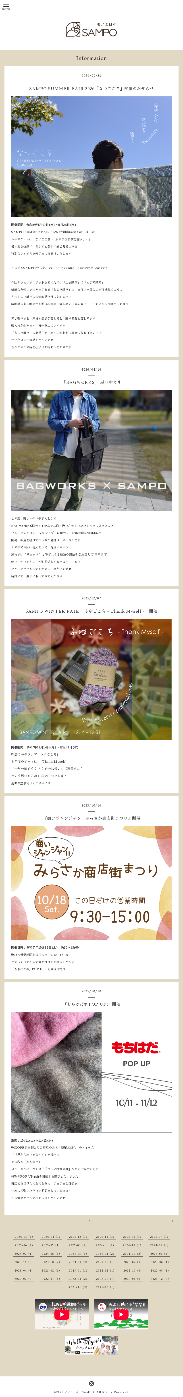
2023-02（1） (52, 1270)
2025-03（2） (78, 1245)
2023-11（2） (24, 1262)
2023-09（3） (79, 1262)
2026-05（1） (25, 1237)
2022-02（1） (106, 1279)
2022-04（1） (52, 1279)
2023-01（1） (79, 1270)
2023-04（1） (24, 1270)
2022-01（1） (133, 1279)
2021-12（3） (161, 1279)
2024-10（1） (133, 1245)
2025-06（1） (25, 1245)
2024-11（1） (106, 1245)
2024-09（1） (160, 1245)
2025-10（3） (106, 1237)
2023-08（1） (106, 1262)
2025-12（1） (79, 1237)
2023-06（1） (161, 1262)
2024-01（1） (160, 1254)
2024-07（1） (24, 1254)
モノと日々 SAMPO (79, 1392)
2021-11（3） (79, 1287)
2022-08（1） (161, 1270)
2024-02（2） (133, 1254)
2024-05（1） (79, 1254)
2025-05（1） (51, 1245)
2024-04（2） (106, 1254)
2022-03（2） (79, 1279)
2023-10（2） (52, 1262)
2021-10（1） (106, 1287)
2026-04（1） (52, 1237)
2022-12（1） (106, 1270)
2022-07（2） (24, 1279)
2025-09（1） (133, 1237)
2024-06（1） (52, 1254)
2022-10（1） (133, 1270)
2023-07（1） (133, 1262)
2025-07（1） (160, 1237)
